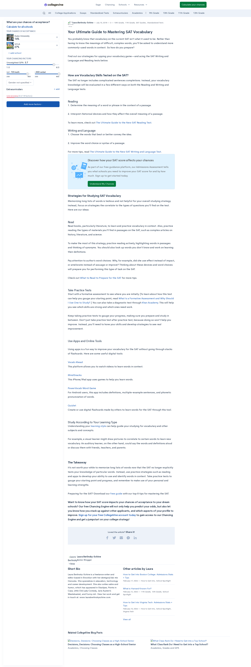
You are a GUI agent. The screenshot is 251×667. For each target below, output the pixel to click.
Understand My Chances (102, 183)
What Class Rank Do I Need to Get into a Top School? (179, 644)
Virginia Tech (128, 611)
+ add (57, 89)
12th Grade (198, 12)
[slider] (54, 64)
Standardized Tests (99, 12)
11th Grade (183, 12)
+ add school (14, 53)
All (49, 12)
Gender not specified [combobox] (18, 82)
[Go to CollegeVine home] (53, 4)
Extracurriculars (120, 12)
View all (127, 619)
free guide (116, 493)
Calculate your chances (193, 4)
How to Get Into (148, 581)
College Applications (65, 12)
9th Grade (154, 12)
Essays (83, 12)
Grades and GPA (171, 647)
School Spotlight (163, 581)
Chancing (110, 4)
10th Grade (168, 12)
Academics (137, 12)
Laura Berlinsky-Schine (83, 22)
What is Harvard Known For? (137, 588)
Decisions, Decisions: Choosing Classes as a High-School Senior (102, 644)
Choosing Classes (88, 647)
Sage (98, 4)
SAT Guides (141, 22)
